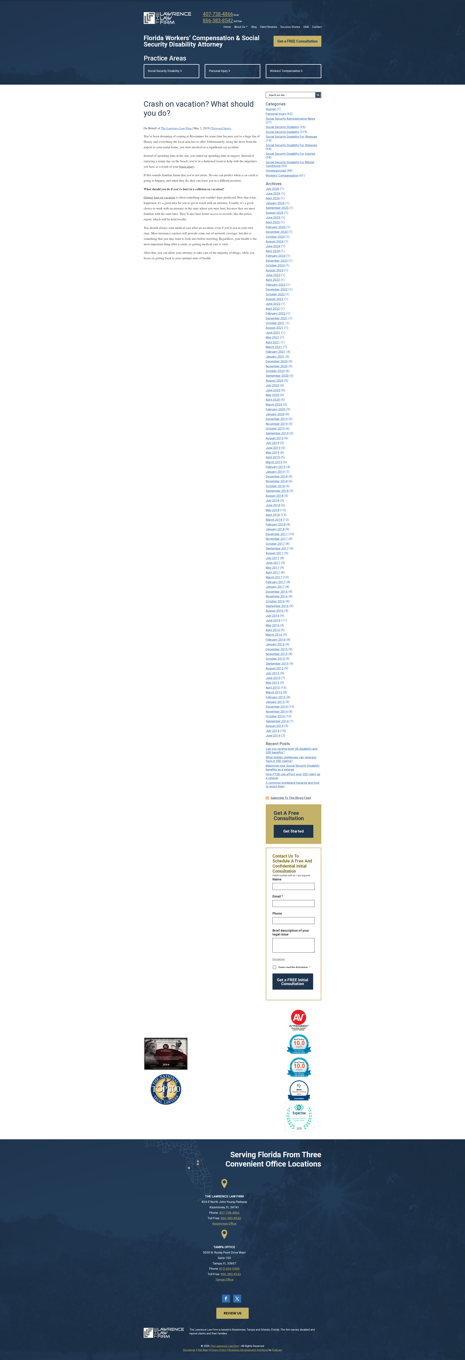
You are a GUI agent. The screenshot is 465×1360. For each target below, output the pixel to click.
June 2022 (273, 304)
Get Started (293, 831)
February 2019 (276, 467)
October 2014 (275, 716)
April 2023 (273, 280)
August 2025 (275, 213)
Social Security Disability (282, 127)
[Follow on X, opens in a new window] (237, 1299)
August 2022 (275, 299)
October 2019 (275, 428)
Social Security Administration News (290, 118)
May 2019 (272, 452)
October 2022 (275, 294)
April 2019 (273, 457)
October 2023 (275, 265)
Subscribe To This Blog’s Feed (290, 798)
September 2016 (277, 606)
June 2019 (273, 448)
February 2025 (276, 227)
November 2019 (277, 424)
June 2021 (273, 332)
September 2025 (277, 208)
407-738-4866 (218, 14)
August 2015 (275, 668)
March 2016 (274, 634)
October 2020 (275, 371)
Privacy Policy (218, 1350)
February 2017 (276, 582)
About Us (239, 27)
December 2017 (277, 534)
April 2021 (273, 342)
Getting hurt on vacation (159, 197)
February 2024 (276, 256)
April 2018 (273, 515)
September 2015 (277, 663)
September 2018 (277, 491)
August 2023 (275, 270)
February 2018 (276, 524)
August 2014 (275, 726)
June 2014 (273, 735)
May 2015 (272, 682)
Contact (317, 27)
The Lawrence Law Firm (176, 128)
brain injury (186, 166)
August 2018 (275, 496)
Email (277, 896)
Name (276, 879)
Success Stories (290, 27)
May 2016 (272, 625)
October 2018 (275, 486)
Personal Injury (221, 128)
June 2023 (273, 275)
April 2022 (273, 308)
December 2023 (277, 260)
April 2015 (273, 687)
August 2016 (275, 611)
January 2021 (275, 356)
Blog (254, 27)
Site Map (203, 1350)
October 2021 (275, 323)
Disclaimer (278, 959)
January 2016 (275, 644)
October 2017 (275, 543)
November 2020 (277, 366)
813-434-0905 (229, 1268)
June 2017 (273, 563)
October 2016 (275, 601)
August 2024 (275, 241)
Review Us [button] (232, 1313)
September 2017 (277, 548)
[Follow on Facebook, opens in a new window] (226, 1299)
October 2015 (275, 658)
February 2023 (276, 284)
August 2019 (275, 438)
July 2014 (272, 731)
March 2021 (274, 347)
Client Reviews (268, 27)
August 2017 (275, 553)
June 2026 (273, 193)
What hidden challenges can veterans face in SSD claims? (291, 759)
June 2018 (273, 505)
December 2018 (277, 476)
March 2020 (274, 404)
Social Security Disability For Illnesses (291, 136)
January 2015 (275, 702)
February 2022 (276, 313)
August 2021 (275, 328)
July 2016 (272, 615)
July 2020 (272, 385)
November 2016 (277, 596)
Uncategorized (276, 170)
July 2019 (272, 443)
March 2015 (274, 692)
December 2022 (277, 289)
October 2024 (275, 237)
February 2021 (276, 351)
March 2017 (274, 577)
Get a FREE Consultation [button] (297, 41)
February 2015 (276, 697)
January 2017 (275, 587)
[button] (461, 1333)
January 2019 (275, 472)
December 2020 (277, 361)
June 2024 (273, 246)
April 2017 (273, 572)
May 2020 (272, 395)
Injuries (271, 109)
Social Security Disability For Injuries (290, 153)
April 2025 (273, 222)
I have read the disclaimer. (294, 967)
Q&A (306, 27)
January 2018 (275, 529)
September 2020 (277, 375)
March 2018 (274, 520)
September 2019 (277, 433)
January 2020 (275, 414)
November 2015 (277, 654)
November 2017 (277, 539)
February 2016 (276, 639)
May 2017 (272, 567)
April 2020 (273, 399)
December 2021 (277, 318)
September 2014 (277, 721)
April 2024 (273, 251)
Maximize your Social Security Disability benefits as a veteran (293, 767)
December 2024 (277, 232)
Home (227, 27)
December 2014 (277, 706)
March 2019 (274, 462)
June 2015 (273, 678)
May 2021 (272, 337)
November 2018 (277, 481)
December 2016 (277, 591)
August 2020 (275, 380)
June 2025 (273, 217)
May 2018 (272, 510)
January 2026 (275, 203)
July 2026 (272, 189)
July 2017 (272, 558)
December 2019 (277, 419)
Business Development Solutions (248, 1350)
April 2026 (273, 198)
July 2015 (272, 673)
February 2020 (276, 409)
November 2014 (277, 711)
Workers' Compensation (282, 175)
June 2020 (273, 390)
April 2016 (273, 630)
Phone (277, 913)
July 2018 (272, 500)
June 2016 (273, 620)
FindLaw (277, 1350)
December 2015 (277, 649)
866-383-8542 (218, 20)
